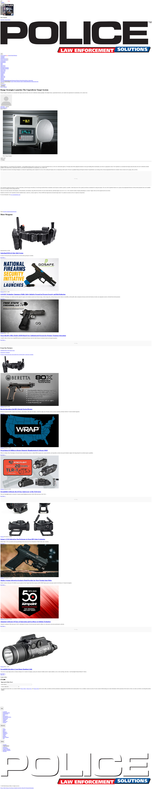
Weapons (2, 78)
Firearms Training (6, 211)
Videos (14, 1)
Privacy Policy (3, 787)
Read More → (3, 257)
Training (2, 74)
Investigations (3, 61)
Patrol (1, 63)
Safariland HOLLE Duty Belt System (11, 253)
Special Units (2, 69)
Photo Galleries (28, 80)
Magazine (9, 80)
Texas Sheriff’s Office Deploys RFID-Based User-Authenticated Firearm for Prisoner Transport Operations (33, 335)
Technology (2, 71)
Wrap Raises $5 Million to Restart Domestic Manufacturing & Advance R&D (24, 450)
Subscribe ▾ (3, 3)
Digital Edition (7, 19)
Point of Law (2, 65)
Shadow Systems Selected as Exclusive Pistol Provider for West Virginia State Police (26, 580)
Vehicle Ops (2, 76)
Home (1, 86)
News (9, 1)
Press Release (17, 81)
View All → (2, 674)
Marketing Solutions (31, 81)
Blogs (7, 80)
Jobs (32, 80)
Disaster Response (3, 58)
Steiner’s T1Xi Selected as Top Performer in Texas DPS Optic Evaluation (22, 539)
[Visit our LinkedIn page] (3, 679)
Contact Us (13, 81)
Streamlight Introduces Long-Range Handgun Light (16, 669)
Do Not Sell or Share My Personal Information (25, 787)
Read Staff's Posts (3, 107)
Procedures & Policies (4, 67)
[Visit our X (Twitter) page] (2, 679)
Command (2, 56)
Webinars (17, 1)
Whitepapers (13, 80)
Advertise (2, 81)
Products (24, 80)
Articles (11, 1)
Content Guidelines (23, 81)
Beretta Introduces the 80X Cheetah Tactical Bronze (16, 409)
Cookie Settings (7, 81)
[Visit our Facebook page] (1, 679)
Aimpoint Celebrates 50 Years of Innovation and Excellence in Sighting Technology (25, 621)
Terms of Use (8, 787)
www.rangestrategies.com (15, 194)
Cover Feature (5, 1)
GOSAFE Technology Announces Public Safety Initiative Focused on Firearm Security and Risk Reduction (32, 294)
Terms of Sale (13, 787)
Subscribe (2, 19)
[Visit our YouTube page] (4, 679)
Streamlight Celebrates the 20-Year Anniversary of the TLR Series (20, 491)
